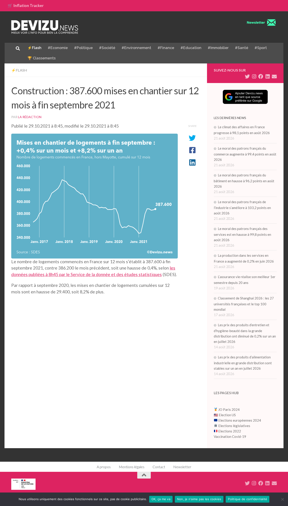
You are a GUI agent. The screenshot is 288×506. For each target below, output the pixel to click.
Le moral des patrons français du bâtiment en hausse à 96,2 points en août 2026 (244, 180)
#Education (190, 48)
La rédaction (29, 117)
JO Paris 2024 (229, 409)
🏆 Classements (41, 58)
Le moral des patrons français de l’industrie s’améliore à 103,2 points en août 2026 (242, 207)
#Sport (260, 48)
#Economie (58, 48)
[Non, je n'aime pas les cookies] (282, 499)
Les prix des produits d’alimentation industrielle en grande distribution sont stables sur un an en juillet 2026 (243, 362)
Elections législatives (234, 426)
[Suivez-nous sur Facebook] (260, 76)
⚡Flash (34, 48)
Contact (159, 467)
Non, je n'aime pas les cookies (199, 499)
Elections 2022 (229, 431)
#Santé (241, 48)
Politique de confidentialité (247, 499)
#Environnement (136, 48)
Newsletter (182, 467)
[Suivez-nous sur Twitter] (247, 76)
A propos (104, 467)
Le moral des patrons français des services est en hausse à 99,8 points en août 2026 (242, 234)
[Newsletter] (274, 76)
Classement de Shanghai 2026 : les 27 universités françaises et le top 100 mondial (244, 303)
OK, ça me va (160, 499)
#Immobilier (218, 48)
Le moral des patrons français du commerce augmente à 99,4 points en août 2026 (245, 154)
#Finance (166, 48)
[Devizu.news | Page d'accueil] (44, 27)
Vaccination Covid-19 (230, 436)
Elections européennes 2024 (239, 420)
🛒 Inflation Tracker (26, 5)
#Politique (83, 48)
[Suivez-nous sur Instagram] (254, 76)
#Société (107, 48)
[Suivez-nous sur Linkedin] (267, 76)
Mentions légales (131, 467)
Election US (227, 415)
